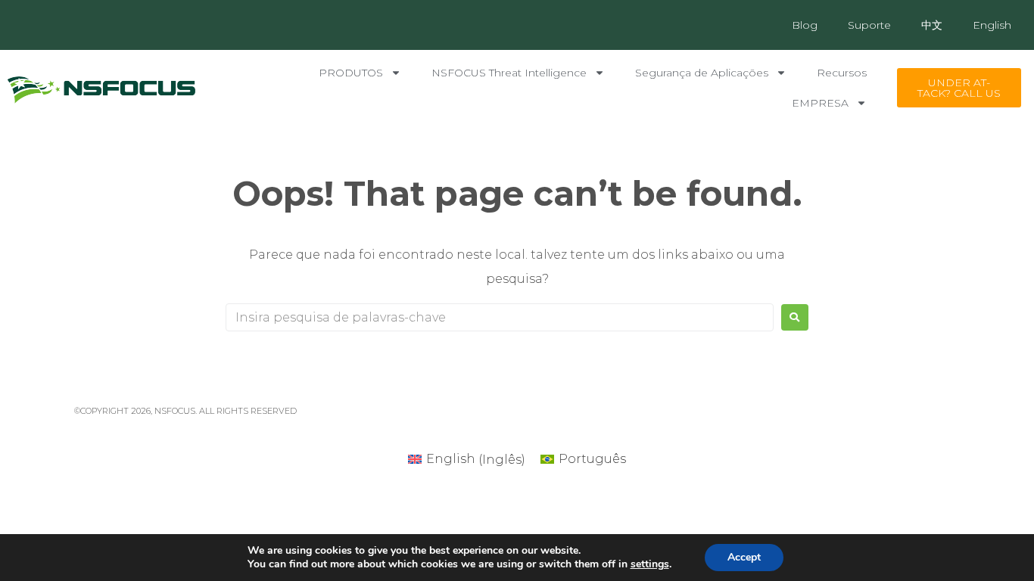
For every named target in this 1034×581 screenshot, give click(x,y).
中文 (931, 25)
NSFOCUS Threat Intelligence (509, 72)
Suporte (869, 25)
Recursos (842, 72)
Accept (744, 557)
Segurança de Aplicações (701, 72)
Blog (805, 25)
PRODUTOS (351, 72)
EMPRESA (820, 103)
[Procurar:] (500, 317)
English (992, 25)
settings (650, 564)
